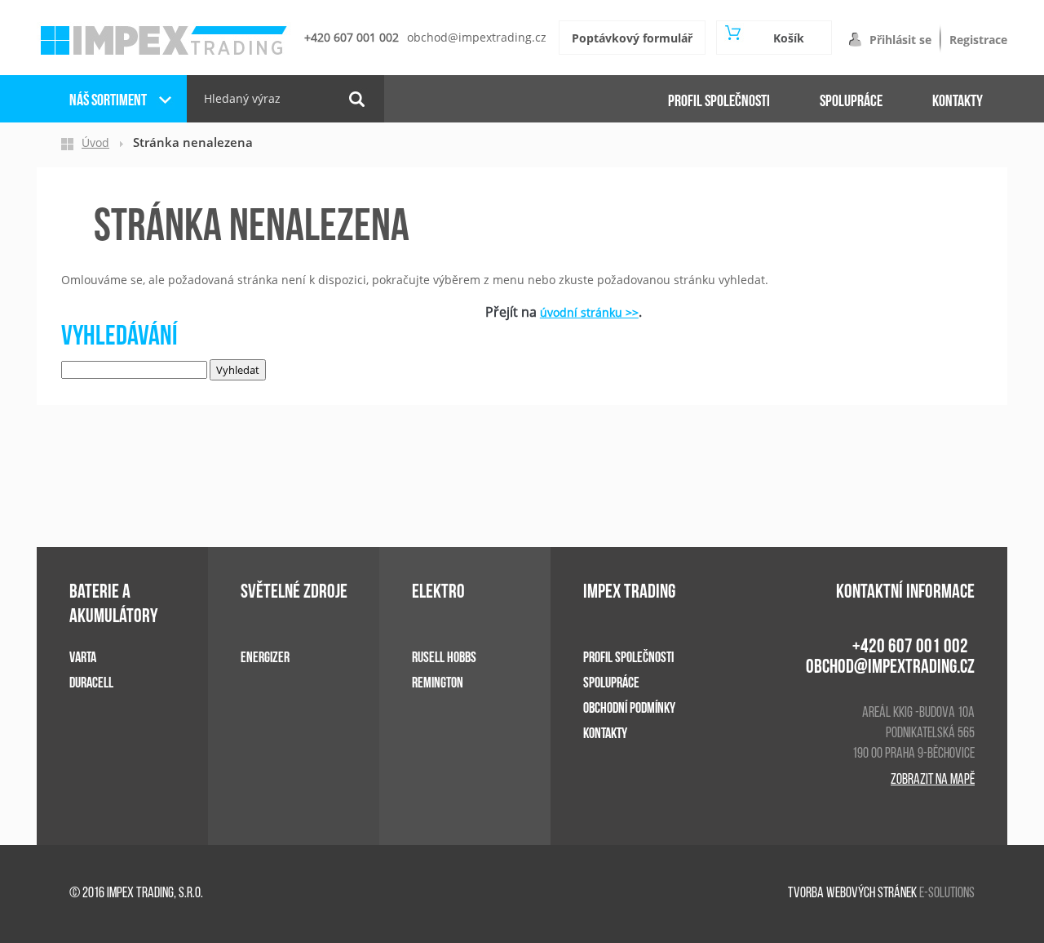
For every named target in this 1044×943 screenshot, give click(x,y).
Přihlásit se (900, 39)
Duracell (91, 683)
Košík (788, 38)
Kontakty (957, 101)
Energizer (265, 657)
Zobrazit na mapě (933, 780)
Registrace (978, 39)
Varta (82, 657)
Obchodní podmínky (629, 708)
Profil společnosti (719, 101)
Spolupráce (851, 101)
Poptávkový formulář (632, 38)
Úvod (95, 142)
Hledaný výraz (242, 98)
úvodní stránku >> (589, 312)
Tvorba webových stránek (852, 894)
